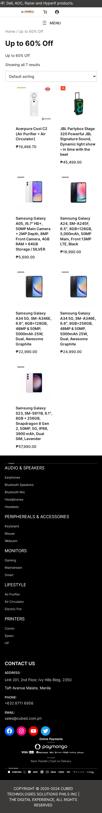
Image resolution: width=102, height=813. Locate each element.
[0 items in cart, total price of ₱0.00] (45, 12)
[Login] (56, 12)
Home (10, 31)
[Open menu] (51, 23)
